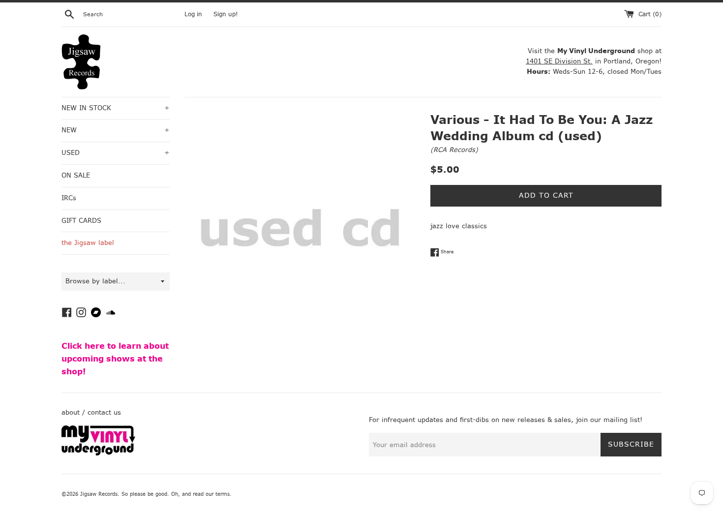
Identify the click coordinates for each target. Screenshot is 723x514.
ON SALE (75, 175)
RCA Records (454, 150)
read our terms (211, 494)
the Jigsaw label (87, 243)
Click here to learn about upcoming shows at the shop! (115, 358)
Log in (193, 14)
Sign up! (225, 14)
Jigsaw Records (99, 494)
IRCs (68, 198)
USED (115, 153)
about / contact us (91, 412)
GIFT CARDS (81, 220)
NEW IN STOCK (115, 108)
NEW (115, 130)
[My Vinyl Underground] (98, 453)
